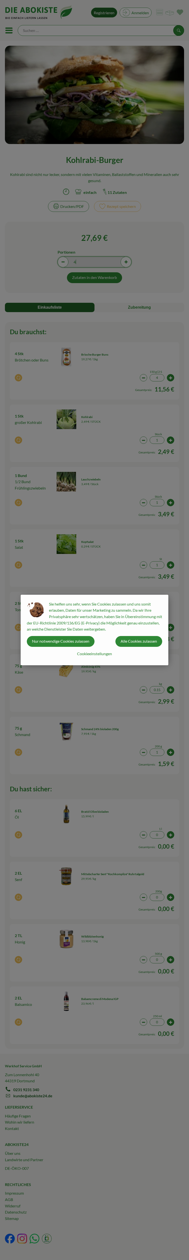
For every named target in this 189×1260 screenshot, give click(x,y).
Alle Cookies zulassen (139, 641)
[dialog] (94, 630)
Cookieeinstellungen (94, 653)
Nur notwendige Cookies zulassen (60, 641)
